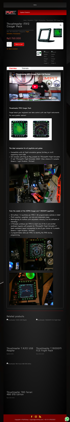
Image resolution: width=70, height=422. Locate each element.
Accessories (42, 20)
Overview (13, 68)
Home (24, 20)
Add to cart (19, 44)
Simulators (30, 20)
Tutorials (25, 68)
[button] (12, 49)
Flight (36, 20)
